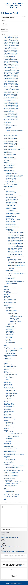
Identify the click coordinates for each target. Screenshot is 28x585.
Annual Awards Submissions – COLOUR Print (14, 147)
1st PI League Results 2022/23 (10, 48)
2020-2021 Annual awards (13, 230)
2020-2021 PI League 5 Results (15, 254)
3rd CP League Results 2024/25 (11, 84)
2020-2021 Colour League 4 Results (16, 237)
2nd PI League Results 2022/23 (11, 75)
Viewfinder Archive (10, 491)
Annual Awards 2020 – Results (14, 263)
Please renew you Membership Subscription (11, 546)
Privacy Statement (8, 417)
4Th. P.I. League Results (13, 436)
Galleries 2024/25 (10, 332)
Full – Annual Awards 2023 (10, 299)
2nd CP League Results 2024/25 (11, 65)
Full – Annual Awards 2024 (10, 300)
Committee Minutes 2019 (9, 167)
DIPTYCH (6, 289)
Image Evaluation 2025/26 (11, 203)
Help (5, 499)
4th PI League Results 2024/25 (10, 117)
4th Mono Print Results (9, 111)
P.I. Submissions (7, 408)
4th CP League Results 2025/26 (11, 106)
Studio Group (7, 456)
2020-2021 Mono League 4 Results (15, 245)
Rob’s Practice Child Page (11, 448)
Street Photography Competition (13, 280)
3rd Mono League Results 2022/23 (11, 87)
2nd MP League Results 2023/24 (11, 73)
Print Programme (8, 415)
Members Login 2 (8, 384)
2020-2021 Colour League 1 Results (16, 232)
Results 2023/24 (7, 445)
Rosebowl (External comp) (10, 451)
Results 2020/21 (9, 270)
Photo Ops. (6, 412)
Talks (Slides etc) (8, 480)
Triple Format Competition (11, 283)
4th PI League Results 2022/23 (10, 114)
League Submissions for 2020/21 (13, 213)
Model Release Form (10, 459)
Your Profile (8, 398)
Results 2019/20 (9, 229)
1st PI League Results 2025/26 (10, 53)
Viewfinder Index (9, 493)
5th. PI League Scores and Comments (16, 262)
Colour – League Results (11, 200)
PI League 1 (8, 339)
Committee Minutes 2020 (11, 163)
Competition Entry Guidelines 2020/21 (14, 348)
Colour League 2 (9, 308)
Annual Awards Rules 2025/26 (10, 146)
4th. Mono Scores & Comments (13, 192)
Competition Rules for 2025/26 (10, 184)
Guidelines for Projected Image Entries (14, 175)
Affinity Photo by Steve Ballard (10, 135)
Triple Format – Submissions (10, 485)
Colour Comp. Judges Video (12, 199)
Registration (8, 360)
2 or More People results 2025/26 (11, 61)
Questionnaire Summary (9, 419)
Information (6, 347)
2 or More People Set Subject (10, 54)
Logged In (6, 369)
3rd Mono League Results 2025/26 (11, 91)
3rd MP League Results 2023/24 (11, 92)
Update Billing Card (10, 423)
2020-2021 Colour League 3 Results (16, 235)
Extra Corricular (7, 297)
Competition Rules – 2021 (11, 173)
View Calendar (4, 553)
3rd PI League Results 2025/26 (10, 98)
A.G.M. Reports (7, 122)
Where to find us (9, 132)
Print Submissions (10, 187)
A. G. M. (6, 121)
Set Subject (8, 275)
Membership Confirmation (11, 393)
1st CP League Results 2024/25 (11, 39)
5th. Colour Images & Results (14, 259)
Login (5, 371)
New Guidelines (7, 400)
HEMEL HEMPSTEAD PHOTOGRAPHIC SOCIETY (14, 5)
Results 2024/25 (9, 431)
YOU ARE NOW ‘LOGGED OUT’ (11, 496)
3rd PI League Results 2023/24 (10, 95)
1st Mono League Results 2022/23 (11, 42)
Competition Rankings (9, 168)
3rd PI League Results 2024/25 (10, 97)
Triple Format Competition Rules (13, 183)
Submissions (7, 464)
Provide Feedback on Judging (12, 227)
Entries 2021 (7, 296)
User (5, 488)
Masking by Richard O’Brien (12, 483)
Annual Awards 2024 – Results (10, 141)
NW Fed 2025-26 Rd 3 (9, 406)
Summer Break (4, 542)
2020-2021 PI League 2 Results (15, 249)
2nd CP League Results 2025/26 (11, 67)
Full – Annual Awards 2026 (10, 304)
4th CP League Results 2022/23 (11, 102)
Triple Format (11, 268)
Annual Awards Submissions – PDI (13, 467)
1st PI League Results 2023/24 (10, 50)
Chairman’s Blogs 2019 (9, 157)
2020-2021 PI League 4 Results (15, 252)
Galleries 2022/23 (10, 329)
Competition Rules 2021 (9, 170)
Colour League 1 (9, 307)
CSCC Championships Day (10, 288)
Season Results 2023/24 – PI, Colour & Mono (14, 454)
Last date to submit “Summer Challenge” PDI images (12, 551)
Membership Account (8, 387)
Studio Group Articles (8, 462)
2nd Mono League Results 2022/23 (11, 69)
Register (6, 420)
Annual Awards (9, 194)
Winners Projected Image (15, 321)
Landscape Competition (11, 208)
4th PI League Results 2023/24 (10, 116)
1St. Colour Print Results (13, 272)
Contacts (6, 286)
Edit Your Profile (9, 422)
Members (6, 381)
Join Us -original (7, 358)
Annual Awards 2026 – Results (10, 144)
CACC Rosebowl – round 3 (10, 154)
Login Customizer (8, 372)
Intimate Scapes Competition (10, 355)
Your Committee (7, 498)
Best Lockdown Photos (11, 197)
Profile (7, 379)
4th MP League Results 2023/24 (11, 113)
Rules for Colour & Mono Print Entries (14, 176)
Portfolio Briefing (9, 351)
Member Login (7, 376)
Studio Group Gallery (10, 460)
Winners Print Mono (14, 318)
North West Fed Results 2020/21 (13, 219)
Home (5, 345)
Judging (6, 363)
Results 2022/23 (7, 443)
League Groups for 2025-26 (12, 211)
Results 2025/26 (9, 438)
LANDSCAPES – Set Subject (10, 366)
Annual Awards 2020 (8, 136)
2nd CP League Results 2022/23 (11, 62)
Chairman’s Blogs (8, 155)
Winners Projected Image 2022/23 (11, 494)
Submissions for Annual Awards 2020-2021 (15, 281)
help (5, 344)
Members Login (7, 382)
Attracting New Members (11, 125)
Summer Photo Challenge (9, 478)
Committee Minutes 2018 (9, 165)
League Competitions (8, 368)
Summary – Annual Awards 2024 (11, 473)
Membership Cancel (10, 390)
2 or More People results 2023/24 (11, 59)
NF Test (6, 401)
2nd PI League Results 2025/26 (11, 80)
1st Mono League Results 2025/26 (11, 45)
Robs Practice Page (8, 446)
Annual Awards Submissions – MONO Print (15, 465)
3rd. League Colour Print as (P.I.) (15, 433)
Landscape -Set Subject (9, 364)
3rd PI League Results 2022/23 (10, 94)
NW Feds (10, 439)
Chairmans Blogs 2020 (11, 159)
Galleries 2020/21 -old (11, 328)
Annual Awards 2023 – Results (10, 140)
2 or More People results (9, 56)
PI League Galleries (10, 342)
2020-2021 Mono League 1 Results (15, 240)
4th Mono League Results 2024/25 (11, 108)
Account (6, 133)
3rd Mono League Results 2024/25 (11, 89)
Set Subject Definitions (11, 178)
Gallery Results (9, 335)
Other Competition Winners (16, 316)
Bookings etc (9, 457)
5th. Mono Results (12, 260)
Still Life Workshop (12, 324)
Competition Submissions (9, 186)
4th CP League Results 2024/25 (11, 105)
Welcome (8, 425)
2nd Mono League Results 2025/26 (11, 72)
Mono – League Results (11, 215)
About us (6, 124)
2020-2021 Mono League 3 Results (15, 243)
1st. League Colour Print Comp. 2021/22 (16, 273)
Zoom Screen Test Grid (11, 353)
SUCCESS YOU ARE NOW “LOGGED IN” (13, 470)
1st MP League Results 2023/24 (11, 47)
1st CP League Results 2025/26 (11, 40)
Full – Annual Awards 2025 (10, 302)
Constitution (6, 285)
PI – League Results (10, 223)
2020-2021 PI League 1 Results (15, 248)
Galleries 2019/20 (10, 311)
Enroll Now (8, 128)
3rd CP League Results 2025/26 (11, 86)
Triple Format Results (8, 486)
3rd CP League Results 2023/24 (11, 83)
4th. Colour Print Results (11, 374)
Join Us (6, 356)
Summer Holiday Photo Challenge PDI (9, 537)
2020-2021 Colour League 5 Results (16, 238)
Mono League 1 (9, 337)
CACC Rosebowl (8, 152)
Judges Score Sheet (10, 205)
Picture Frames (7, 414)
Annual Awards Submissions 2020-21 (14, 196)
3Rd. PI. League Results (13, 435)
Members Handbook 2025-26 (12, 350)
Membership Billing (10, 388)
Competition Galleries (12, 313)
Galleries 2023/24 (10, 331)
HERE (20, 565)
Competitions (7, 189)
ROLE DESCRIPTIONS (9, 449)
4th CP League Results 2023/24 (11, 103)
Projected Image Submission (12, 226)
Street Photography (10, 278)
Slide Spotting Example (11, 179)
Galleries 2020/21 (10, 326)
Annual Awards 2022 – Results (10, 138)
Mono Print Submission (11, 216)
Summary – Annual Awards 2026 (11, 477)
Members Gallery (12, 323)
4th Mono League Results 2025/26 (11, 110)
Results (6, 430)
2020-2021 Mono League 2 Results (15, 241)
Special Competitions (10, 181)
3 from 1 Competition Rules (12, 172)
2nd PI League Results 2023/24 (11, 76)
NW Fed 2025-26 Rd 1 (9, 403)
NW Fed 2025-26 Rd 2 (9, 404)
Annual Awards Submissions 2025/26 (12, 149)
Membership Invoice (10, 395)
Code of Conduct (8, 160)
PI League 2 (8, 340)
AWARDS (6, 151)
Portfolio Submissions (11, 224)
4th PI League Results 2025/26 (10, 119)
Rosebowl (8, 441)
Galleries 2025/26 (10, 334)
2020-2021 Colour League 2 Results (16, 234)
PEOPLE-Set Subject (8, 411)
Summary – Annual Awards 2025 (11, 475)
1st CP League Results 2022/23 (11, 36)
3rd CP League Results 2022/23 (11, 81)
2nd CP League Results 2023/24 (11, 64)
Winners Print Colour (14, 319)
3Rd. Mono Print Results (9, 100)
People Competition (10, 221)
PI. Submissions (9, 469)
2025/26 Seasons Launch (11, 292)
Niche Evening (9, 218)
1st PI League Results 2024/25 (10, 51)
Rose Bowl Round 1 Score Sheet (15, 267)
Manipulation (13, 315)
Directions (6, 291)
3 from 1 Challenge (10, 191)
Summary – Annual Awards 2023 (11, 472)
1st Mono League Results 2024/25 (11, 43)
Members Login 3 (8, 385)
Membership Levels (10, 396)
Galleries (6, 305)
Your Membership (10, 426)
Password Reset (9, 377)
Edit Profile (6, 294)
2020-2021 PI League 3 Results (15, 251)
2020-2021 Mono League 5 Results (15, 246)
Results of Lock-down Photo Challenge (16, 265)
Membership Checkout (11, 392)
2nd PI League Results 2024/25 (11, 78)
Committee (6, 162)
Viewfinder (6, 489)
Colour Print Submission (11, 202)
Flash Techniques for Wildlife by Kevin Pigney (16, 481)
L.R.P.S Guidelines (10, 207)
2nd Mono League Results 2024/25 (11, 70)
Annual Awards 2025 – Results (10, 143)
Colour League (11, 210)
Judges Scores (7, 361)
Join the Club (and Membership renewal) (15, 130)
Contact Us (8, 127)
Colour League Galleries (11, 310)
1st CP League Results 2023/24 (11, 37)
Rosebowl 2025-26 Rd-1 (9, 453)
